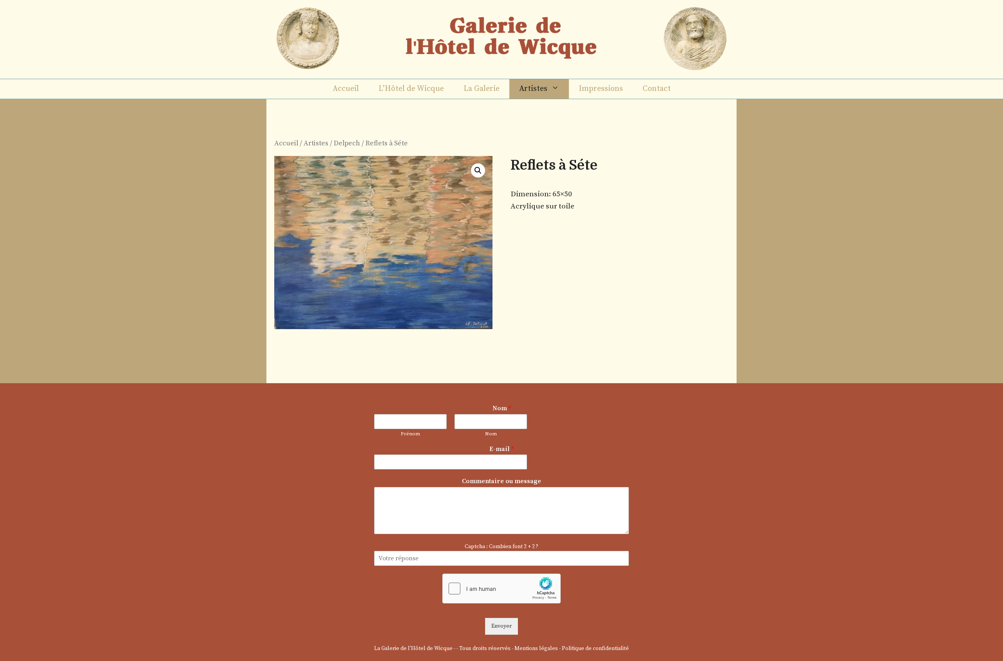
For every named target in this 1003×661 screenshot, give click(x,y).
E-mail (501, 449)
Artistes (533, 89)
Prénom (410, 434)
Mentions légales (536, 648)
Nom (501, 408)
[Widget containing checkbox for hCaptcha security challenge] (501, 588)
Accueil (346, 89)
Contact (657, 89)
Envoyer (501, 626)
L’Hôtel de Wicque (411, 89)
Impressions (601, 89)
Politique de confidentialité (595, 648)
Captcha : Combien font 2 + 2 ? (501, 546)
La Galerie (481, 89)
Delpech (347, 143)
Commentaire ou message (501, 481)
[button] (478, 170)
